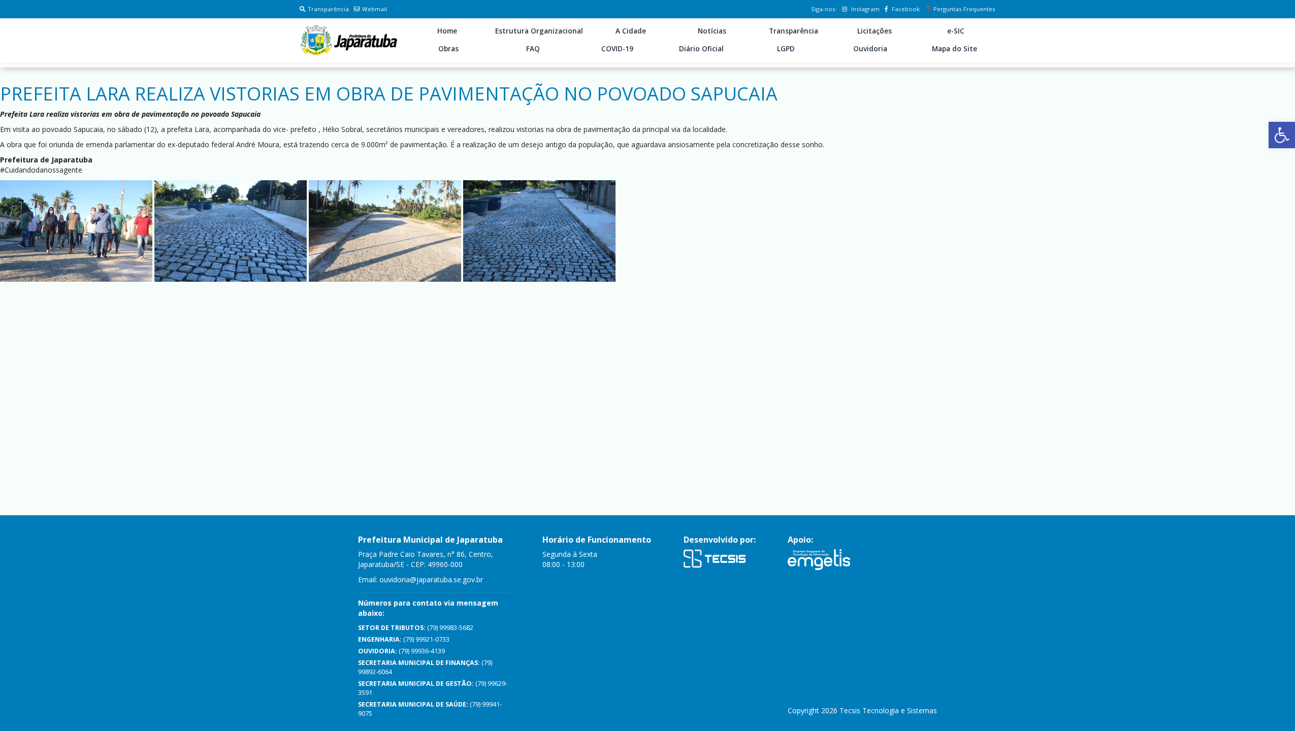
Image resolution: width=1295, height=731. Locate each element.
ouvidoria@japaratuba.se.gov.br (431, 579)
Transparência (328, 9)
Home (447, 31)
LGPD (786, 48)
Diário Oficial (701, 48)
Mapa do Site (954, 48)
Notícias (712, 31)
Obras (448, 48)
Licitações (874, 31)
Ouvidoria (870, 48)
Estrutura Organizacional (539, 31)
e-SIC (955, 31)
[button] (1282, 135)
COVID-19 (617, 48)
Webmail (374, 9)
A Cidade (631, 31)
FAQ (533, 48)
